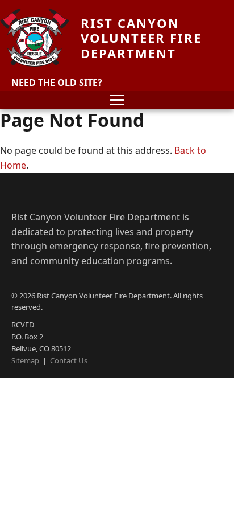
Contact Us (68, 360)
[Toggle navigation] (117, 100)
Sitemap (25, 360)
